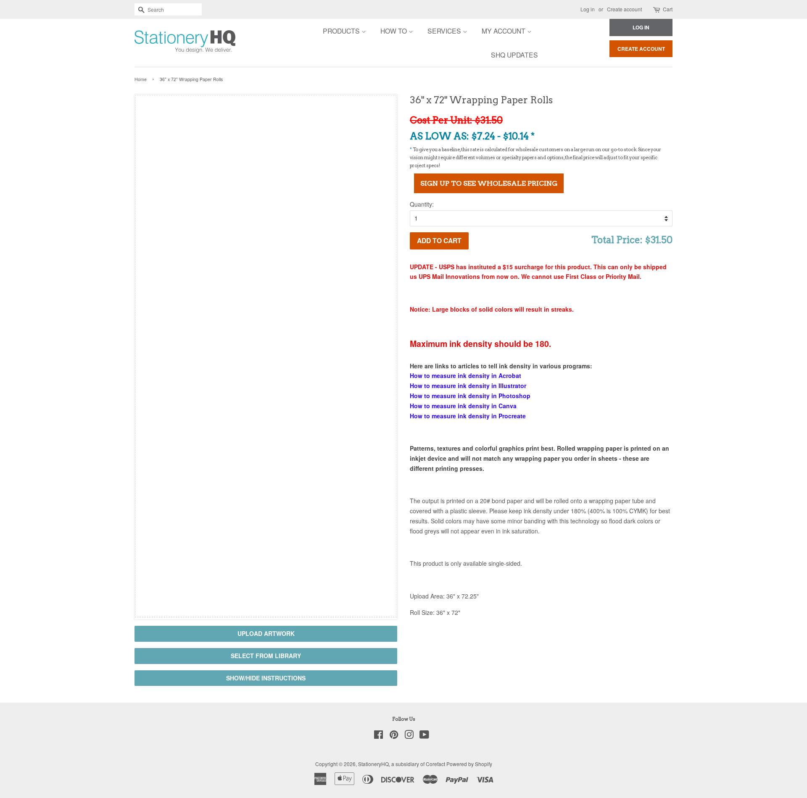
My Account (504, 30)
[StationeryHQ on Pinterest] (393, 736)
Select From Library (266, 655)
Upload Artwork (266, 633)
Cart (667, 9)
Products (342, 30)
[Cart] (657, 9)
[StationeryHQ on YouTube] (424, 736)
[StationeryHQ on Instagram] (409, 736)
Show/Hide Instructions (266, 678)
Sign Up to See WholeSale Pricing (488, 183)
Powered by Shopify (469, 763)
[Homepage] (161, 42)
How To (394, 30)
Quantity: (422, 204)
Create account (624, 9)
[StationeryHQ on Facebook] (378, 736)
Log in (587, 9)
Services (445, 30)
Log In (641, 27)
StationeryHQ (373, 763)
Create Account (641, 48)
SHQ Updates (514, 54)
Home (140, 79)
